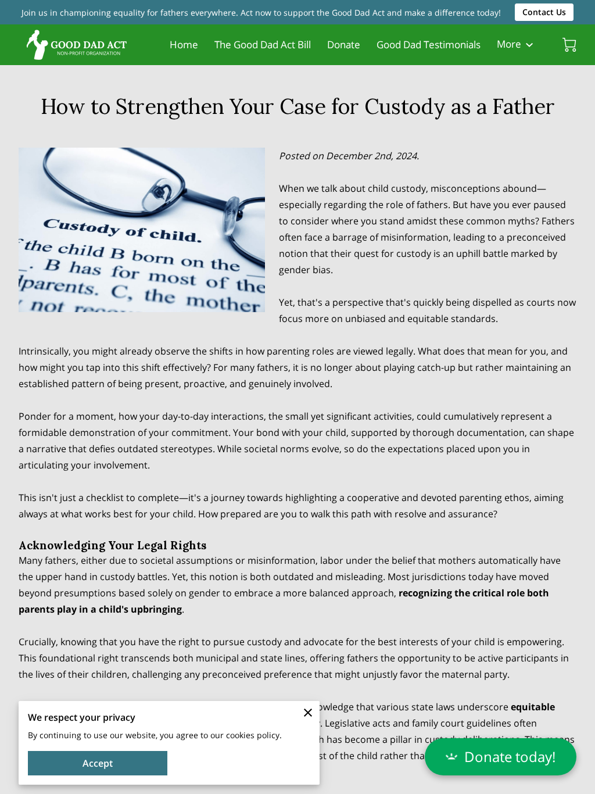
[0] (569, 45)
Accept (98, 763)
